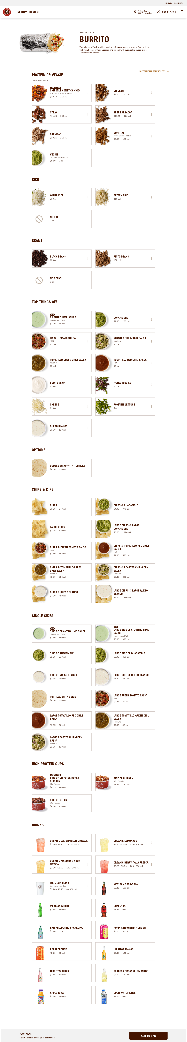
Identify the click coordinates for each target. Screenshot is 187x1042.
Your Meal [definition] (25, 1033)
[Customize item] (88, 92)
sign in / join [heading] (169, 12)
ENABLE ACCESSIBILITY (174, 3)
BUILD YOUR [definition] (87, 32)
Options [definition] (39, 449)
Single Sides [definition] (42, 615)
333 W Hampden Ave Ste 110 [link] (145, 13)
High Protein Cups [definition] (48, 763)
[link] (28, 12)
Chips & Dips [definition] (43, 489)
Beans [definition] (37, 240)
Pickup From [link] (143, 11)
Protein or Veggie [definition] (47, 74)
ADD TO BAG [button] (148, 1036)
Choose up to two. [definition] (40, 80)
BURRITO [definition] (94, 39)
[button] (88, 92)
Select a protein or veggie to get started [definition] (37, 1037)
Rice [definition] (35, 179)
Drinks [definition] (38, 825)
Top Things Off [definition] (44, 301)
